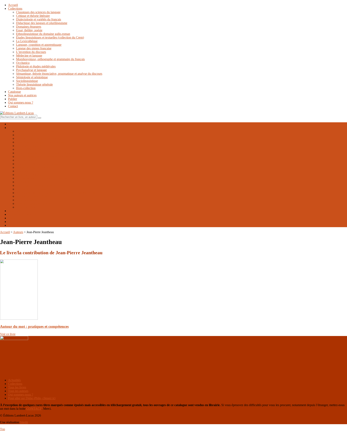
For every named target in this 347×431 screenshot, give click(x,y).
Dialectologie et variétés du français (38, 19)
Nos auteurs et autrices (22, 95)
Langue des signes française (33, 48)
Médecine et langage (29, 55)
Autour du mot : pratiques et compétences (34, 326)
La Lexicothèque (27, 41)
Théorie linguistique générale (34, 84)
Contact (13, 106)
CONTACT (34, 408)
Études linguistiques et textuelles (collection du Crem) (50, 37)
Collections (15, 8)
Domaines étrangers (28, 26)
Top (2, 429)
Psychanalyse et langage (31, 70)
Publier (12, 99)
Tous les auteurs (18, 391)
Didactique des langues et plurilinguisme (41, 23)
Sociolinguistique (27, 81)
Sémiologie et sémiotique (32, 77)
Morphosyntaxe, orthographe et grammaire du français (50, 59)
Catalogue (14, 91)
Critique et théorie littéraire (33, 15)
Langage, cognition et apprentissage (38, 44)
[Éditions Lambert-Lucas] (17, 113)
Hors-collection (26, 88)
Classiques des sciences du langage (38, 12)
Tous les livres (17, 387)
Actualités (14, 380)
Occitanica (23, 62)
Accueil (13, 5)
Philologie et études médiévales (36, 66)
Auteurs (18, 232)
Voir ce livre (7, 334)
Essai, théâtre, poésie (29, 30)
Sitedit (24, 422)
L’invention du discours (31, 52)
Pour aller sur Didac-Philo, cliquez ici (31, 398)
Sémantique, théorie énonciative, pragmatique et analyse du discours (59, 73)
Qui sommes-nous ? (20, 102)
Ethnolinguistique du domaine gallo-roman (43, 34)
